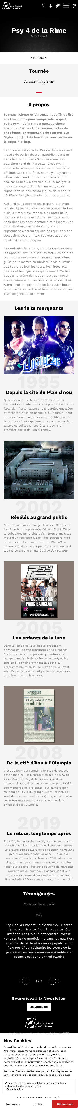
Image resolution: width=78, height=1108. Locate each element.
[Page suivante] (61, 981)
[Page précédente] (22, 981)
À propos (37, 58)
